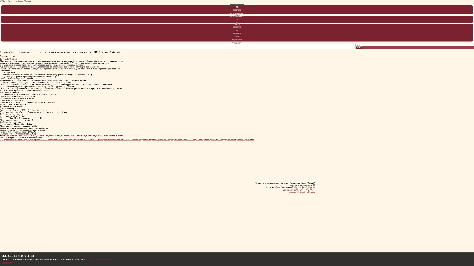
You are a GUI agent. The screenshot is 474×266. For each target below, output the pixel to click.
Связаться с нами (237, 43)
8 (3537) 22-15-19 (299, 187)
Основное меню (237, 3)
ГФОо (237, 19)
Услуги (237, 23)
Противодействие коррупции (237, 42)
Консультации (237, 36)
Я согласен (7, 263)
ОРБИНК (13, 59)
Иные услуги (237, 34)
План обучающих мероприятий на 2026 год (237, 13)
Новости (237, 14)
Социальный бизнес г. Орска (237, 37)
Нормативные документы (237, 10)
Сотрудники (237, 7)
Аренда (237, 30)
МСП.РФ (237, 22)
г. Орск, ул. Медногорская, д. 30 (301, 185)
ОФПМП (237, 20)
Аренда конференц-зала (237, 33)
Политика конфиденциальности (301, 193)
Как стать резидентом (237, 27)
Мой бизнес (237, 17)
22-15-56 (311, 187)
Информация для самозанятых (237, 39)
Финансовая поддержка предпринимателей (237, 16)
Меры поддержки (237, 15)
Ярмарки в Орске (237, 40)
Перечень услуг (237, 24)
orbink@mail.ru (281, 187)
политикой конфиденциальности (101, 259)
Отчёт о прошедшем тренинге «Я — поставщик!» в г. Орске (34, 140)
